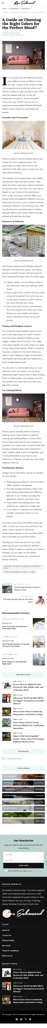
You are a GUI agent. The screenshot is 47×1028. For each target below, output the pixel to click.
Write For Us (7, 956)
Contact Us (6, 935)
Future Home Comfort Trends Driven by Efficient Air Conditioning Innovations (28, 725)
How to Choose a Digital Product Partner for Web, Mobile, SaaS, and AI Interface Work (28, 687)
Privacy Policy (36, 871)
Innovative (20, 35)
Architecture (8, 35)
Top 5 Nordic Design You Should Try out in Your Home (15, 645)
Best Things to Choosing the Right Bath (14, 663)
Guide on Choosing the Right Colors (19, 572)
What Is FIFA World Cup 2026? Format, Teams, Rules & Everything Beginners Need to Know (28, 739)
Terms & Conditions (10, 950)
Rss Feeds (6, 945)
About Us (6, 930)
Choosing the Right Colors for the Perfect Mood (22, 567)
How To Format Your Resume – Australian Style (15, 627)
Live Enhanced (14, 758)
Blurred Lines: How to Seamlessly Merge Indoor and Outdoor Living (27, 713)
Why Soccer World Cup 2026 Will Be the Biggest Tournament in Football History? (28, 701)
